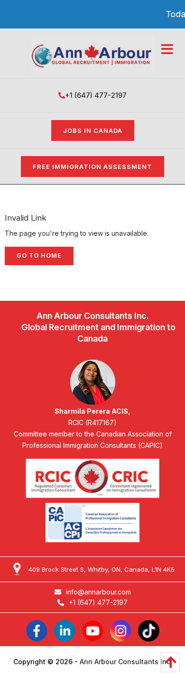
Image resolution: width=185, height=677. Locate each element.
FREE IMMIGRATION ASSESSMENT (92, 166)
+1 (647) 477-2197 (96, 95)
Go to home (39, 255)
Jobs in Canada (92, 130)
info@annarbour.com (98, 592)
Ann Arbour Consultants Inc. (126, 662)
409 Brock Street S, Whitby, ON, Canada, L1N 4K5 (101, 569)
